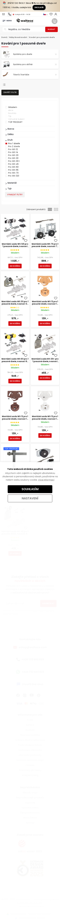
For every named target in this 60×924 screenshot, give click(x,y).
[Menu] (4, 20)
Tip (9, 116)
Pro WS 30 (13, 158)
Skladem (12, 107)
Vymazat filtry (15, 194)
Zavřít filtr (10, 92)
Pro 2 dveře (14, 146)
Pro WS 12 (13, 149)
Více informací (46, 479)
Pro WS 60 (13, 167)
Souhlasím (30, 489)
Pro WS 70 (13, 172)
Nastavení (30, 498)
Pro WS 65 (13, 170)
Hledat (51, 29)
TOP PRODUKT (15, 122)
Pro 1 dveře (14, 143)
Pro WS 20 (13, 155)
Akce (10, 110)
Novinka (12, 113)
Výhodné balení (16, 119)
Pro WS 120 (13, 175)
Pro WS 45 (13, 164)
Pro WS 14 (13, 152)
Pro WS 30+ (14, 161)
